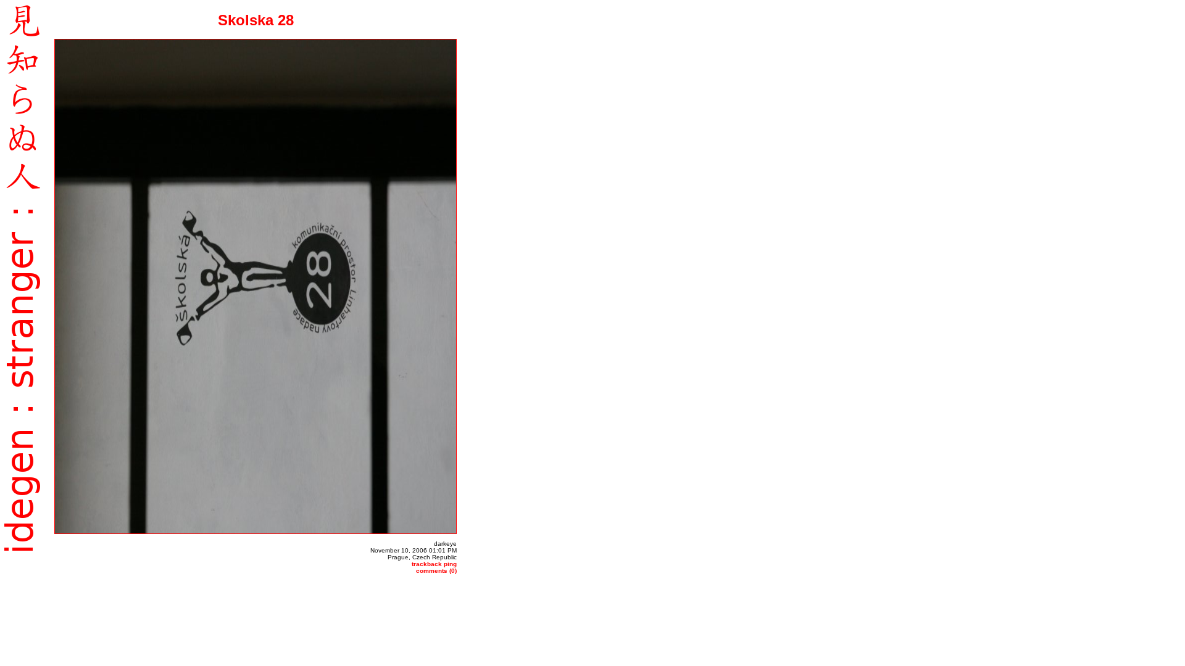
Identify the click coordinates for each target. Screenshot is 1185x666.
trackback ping (434, 564)
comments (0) (436, 570)
